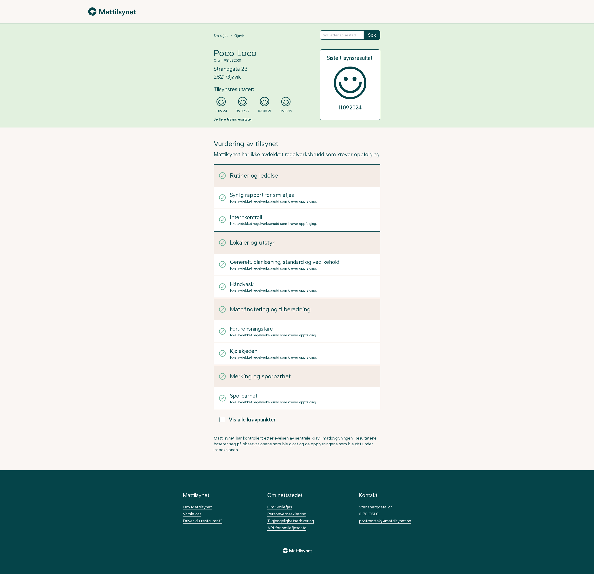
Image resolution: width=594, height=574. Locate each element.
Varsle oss (192, 513)
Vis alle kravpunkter (252, 420)
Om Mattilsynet (197, 506)
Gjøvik (239, 36)
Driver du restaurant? (202, 520)
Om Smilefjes (279, 506)
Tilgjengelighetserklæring (290, 520)
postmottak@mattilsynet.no (385, 520)
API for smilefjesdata (286, 527)
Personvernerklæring (286, 513)
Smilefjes (221, 36)
